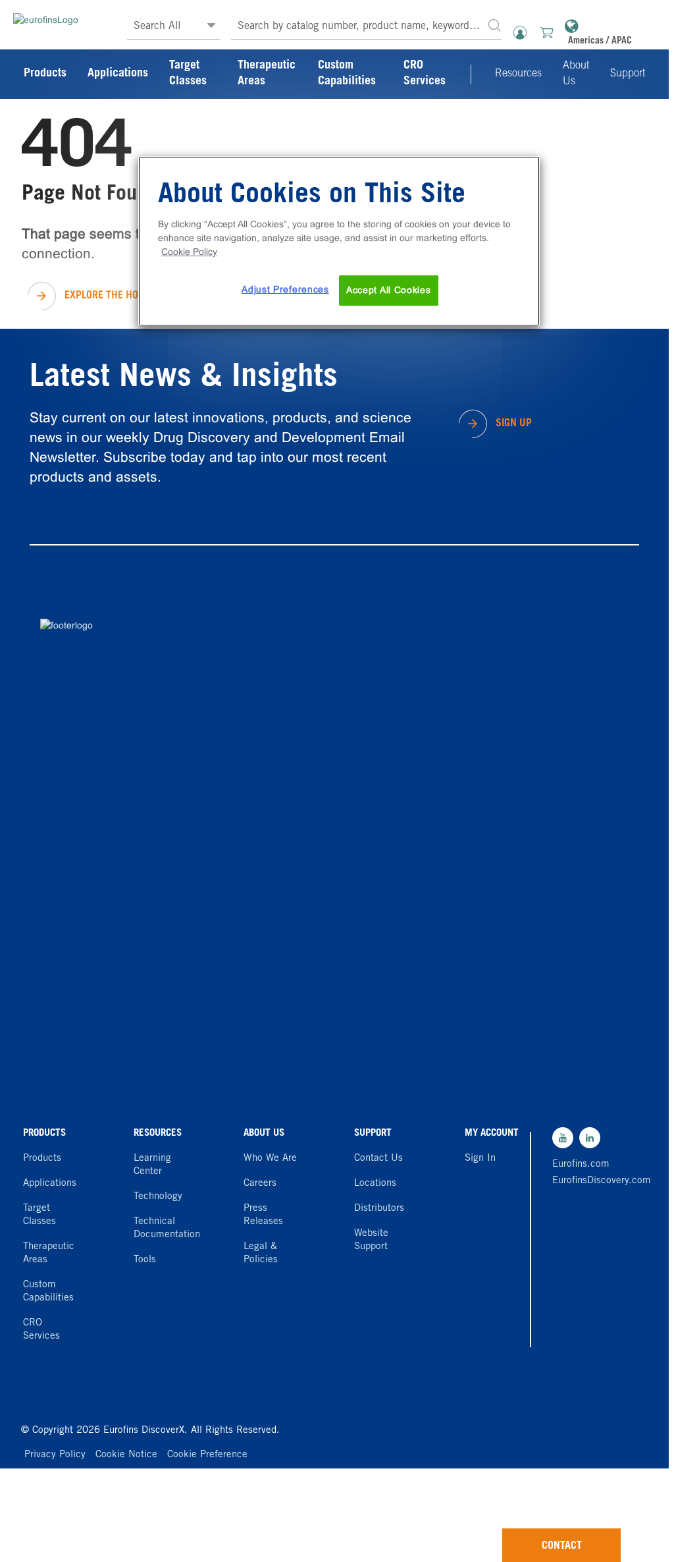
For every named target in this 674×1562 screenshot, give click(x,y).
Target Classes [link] (188, 74)
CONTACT (562, 1546)
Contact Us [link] (378, 1158)
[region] (339, 241)
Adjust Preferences (285, 289)
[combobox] (366, 26)
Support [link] (627, 74)
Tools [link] (145, 1260)
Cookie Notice (126, 1455)
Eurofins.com (580, 1164)
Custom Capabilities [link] (347, 74)
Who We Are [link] (270, 1158)
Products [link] (45, 74)
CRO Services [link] (424, 74)
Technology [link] (158, 1197)
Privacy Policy (55, 1455)
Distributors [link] (379, 1208)
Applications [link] (118, 74)
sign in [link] (480, 1158)
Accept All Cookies (388, 290)
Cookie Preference (207, 1455)
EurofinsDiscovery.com (582, 1181)
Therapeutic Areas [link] (267, 74)
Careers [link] (260, 1183)
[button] (494, 25)
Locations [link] (375, 1183)
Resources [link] (518, 74)
